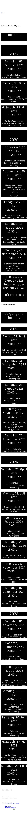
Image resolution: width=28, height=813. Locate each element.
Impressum (8, 806)
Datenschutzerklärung (10, 807)
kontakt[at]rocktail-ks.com (12, 803)
